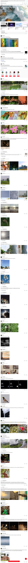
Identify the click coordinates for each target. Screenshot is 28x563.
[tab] (1, 5)
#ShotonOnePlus (3, 124)
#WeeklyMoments (3, 110)
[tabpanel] (14, 284)
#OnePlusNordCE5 (3, 95)
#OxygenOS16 (2, 60)
